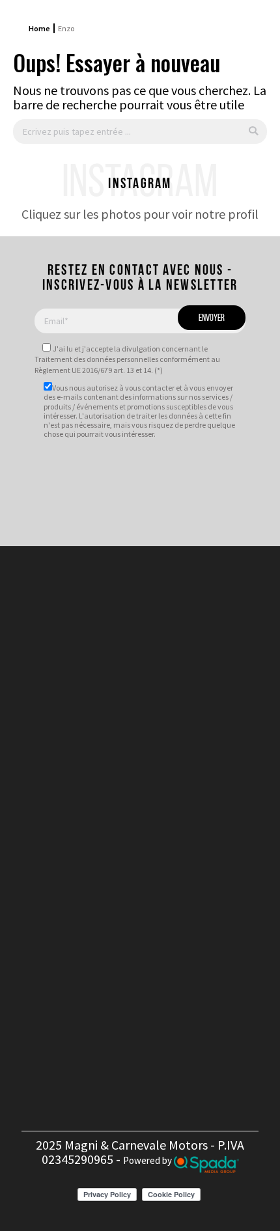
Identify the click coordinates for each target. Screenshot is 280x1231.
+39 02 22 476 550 (151, 807)
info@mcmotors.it (158, 858)
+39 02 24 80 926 (151, 822)
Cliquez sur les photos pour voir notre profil (140, 214)
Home (39, 28)
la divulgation (137, 348)
